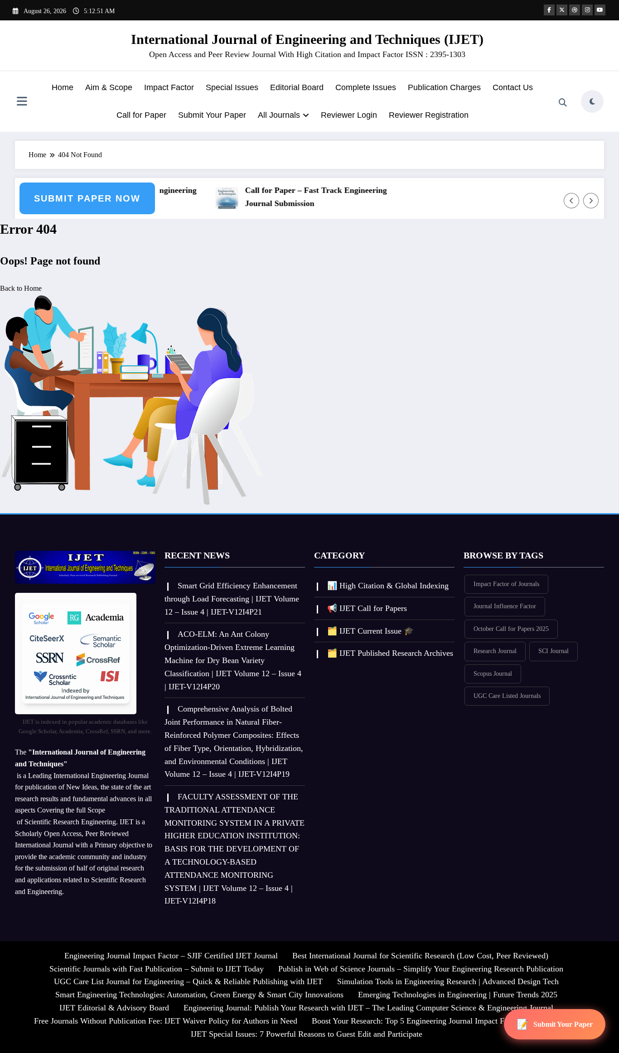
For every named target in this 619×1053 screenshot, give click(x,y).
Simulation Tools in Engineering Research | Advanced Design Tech (448, 981)
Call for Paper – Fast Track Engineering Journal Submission (306, 197)
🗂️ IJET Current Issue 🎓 (370, 630)
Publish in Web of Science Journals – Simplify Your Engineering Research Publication (420, 968)
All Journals (279, 115)
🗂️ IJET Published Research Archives (390, 653)
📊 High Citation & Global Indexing (388, 585)
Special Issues (232, 87)
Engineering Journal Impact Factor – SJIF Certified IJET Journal (171, 955)
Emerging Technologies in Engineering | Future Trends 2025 (457, 994)
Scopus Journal (493, 673)
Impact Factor (169, 87)
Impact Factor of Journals (506, 584)
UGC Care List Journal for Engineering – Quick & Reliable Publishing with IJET (188, 981)
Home (62, 87)
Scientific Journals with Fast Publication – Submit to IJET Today (156, 968)
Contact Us (513, 87)
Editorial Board (297, 87)
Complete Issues (365, 87)
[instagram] (587, 10)
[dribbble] (574, 10)
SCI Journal (553, 651)
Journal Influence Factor (505, 606)
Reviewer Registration (429, 115)
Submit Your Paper (212, 115)
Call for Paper (141, 115)
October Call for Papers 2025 (511, 628)
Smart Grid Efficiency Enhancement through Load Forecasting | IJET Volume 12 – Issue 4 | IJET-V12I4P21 (231, 598)
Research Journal (495, 651)
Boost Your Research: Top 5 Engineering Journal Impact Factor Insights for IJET (445, 1020)
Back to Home (21, 288)
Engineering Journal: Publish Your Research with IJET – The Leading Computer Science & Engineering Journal (368, 1007)
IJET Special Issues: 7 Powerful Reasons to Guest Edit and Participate (306, 1034)
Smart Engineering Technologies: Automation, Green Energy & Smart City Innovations (199, 994)
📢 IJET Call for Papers (367, 608)
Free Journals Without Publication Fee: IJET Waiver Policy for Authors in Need (165, 1020)
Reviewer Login (349, 115)
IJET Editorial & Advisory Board (114, 1007)
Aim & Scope (108, 87)
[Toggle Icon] (22, 102)
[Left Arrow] (571, 200)
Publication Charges (444, 87)
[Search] (562, 102)
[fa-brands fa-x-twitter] (561, 10)
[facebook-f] (549, 10)
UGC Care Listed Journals (507, 695)
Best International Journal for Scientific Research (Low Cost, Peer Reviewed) (420, 955)
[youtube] (600, 10)
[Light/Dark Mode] (592, 101)
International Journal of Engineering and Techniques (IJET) (307, 39)
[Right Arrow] (591, 200)
